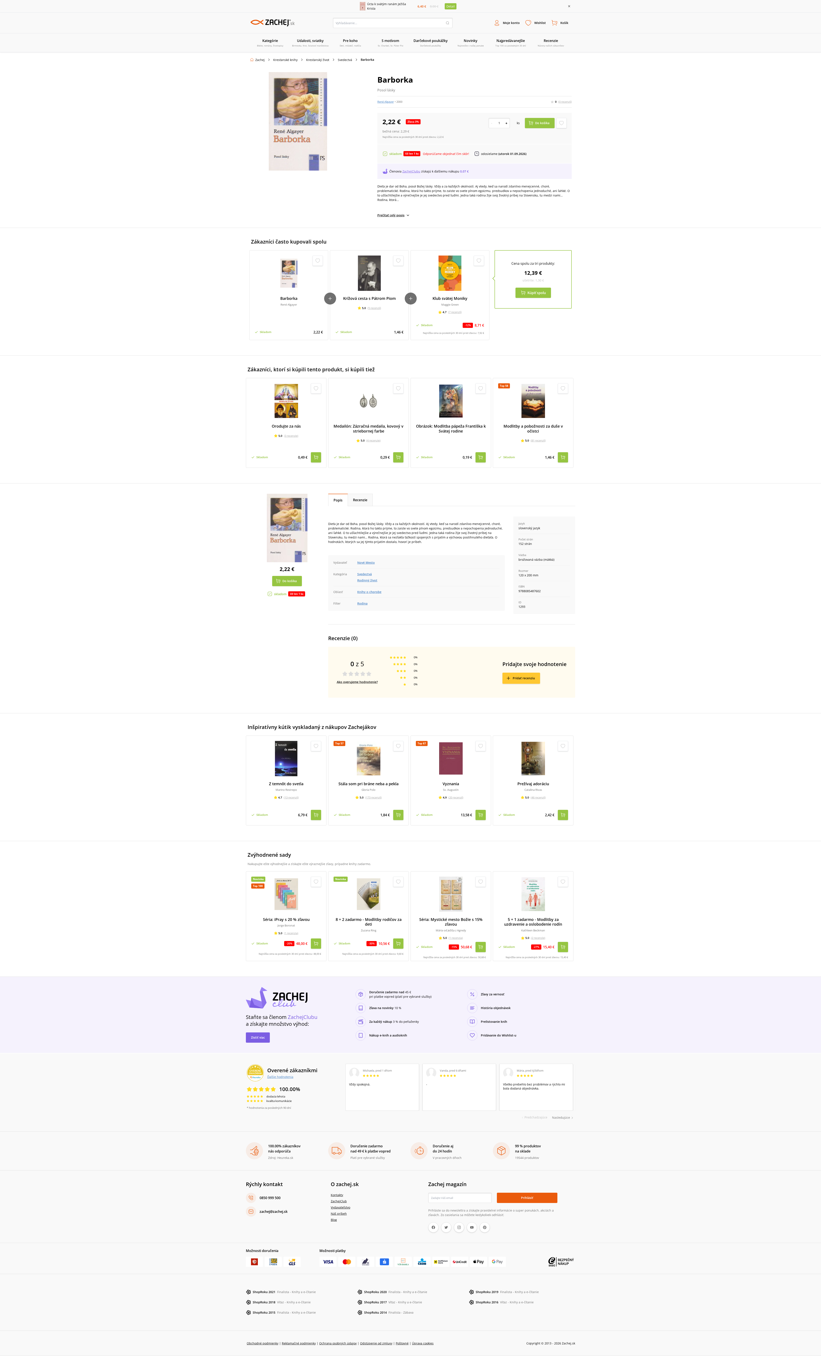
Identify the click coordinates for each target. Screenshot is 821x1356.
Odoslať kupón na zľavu (410, 734)
